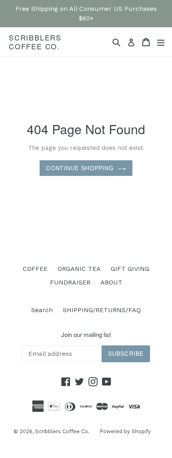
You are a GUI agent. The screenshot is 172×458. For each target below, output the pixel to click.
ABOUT (111, 282)
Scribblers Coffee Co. (35, 41)
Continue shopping (80, 168)
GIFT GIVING (130, 268)
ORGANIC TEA (79, 268)
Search (42, 310)
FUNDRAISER (70, 282)
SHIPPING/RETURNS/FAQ (102, 310)
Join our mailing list (86, 334)
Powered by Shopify (125, 431)
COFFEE (35, 268)
